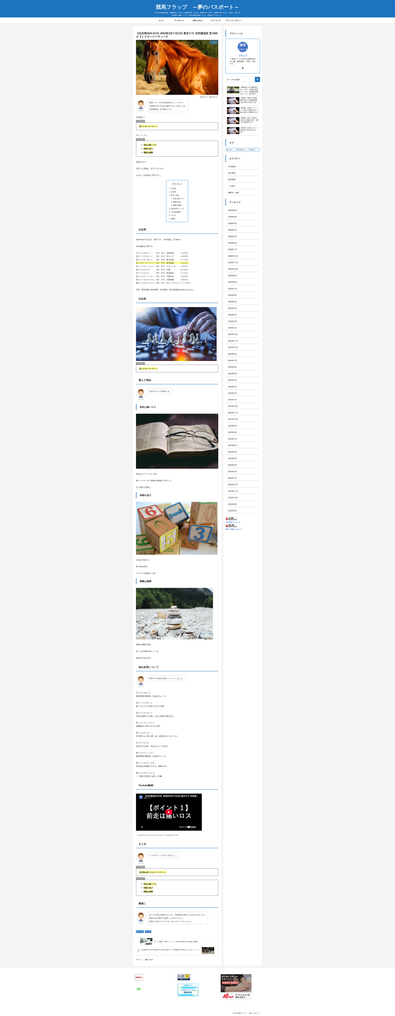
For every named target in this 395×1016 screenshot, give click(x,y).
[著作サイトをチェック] (242, 68)
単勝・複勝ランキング (233, 529)
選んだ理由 (175, 195)
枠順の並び (177, 202)
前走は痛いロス (179, 198)
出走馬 (173, 188)
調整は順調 (177, 205)
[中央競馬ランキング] (231, 518)
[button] (257, 79)
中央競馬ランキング (232, 522)
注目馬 (173, 191)
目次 (174, 183)
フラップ (243, 55)
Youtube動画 (176, 212)
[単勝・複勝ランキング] (231, 525)
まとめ (173, 215)
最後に (173, 218)
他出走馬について (177, 208)
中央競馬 (140, 932)
